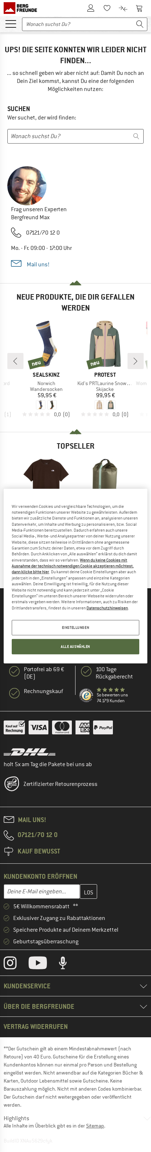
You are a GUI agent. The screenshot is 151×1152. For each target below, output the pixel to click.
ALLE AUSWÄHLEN (75, 646)
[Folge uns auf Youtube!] (43, 964)
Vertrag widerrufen (36, 1026)
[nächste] (136, 361)
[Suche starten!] (140, 24)
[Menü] (10, 23)
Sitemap (95, 1125)
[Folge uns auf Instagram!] (15, 964)
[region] (75, 575)
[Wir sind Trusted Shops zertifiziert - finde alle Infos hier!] (86, 695)
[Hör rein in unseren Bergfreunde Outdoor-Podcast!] (68, 964)
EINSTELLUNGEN (75, 627)
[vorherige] (15, 361)
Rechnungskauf (43, 691)
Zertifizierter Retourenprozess (60, 784)
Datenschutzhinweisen (107, 607)
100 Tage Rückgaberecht (114, 673)
